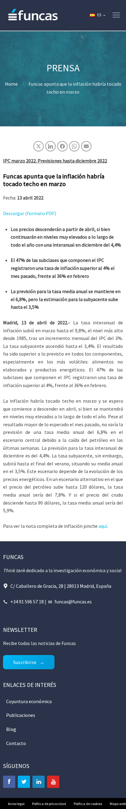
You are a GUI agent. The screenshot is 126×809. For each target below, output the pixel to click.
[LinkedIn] (38, 782)
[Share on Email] (86, 146)
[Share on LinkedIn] (50, 146)
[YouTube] (53, 782)
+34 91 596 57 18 (27, 601)
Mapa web (118, 803)
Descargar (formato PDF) (29, 213)
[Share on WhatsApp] (74, 146)
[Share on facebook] (62, 146)
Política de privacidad (49, 803)
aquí (102, 526)
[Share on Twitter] (38, 146)
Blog (11, 729)
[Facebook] (9, 782)
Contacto (16, 743)
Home (11, 84)
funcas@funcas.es (73, 601)
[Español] (97, 15)
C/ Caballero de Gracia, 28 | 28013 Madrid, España (60, 586)
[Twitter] (24, 782)
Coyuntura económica (29, 701)
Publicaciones (20, 715)
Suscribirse (24, 662)
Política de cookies (88, 803)
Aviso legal (16, 803)
